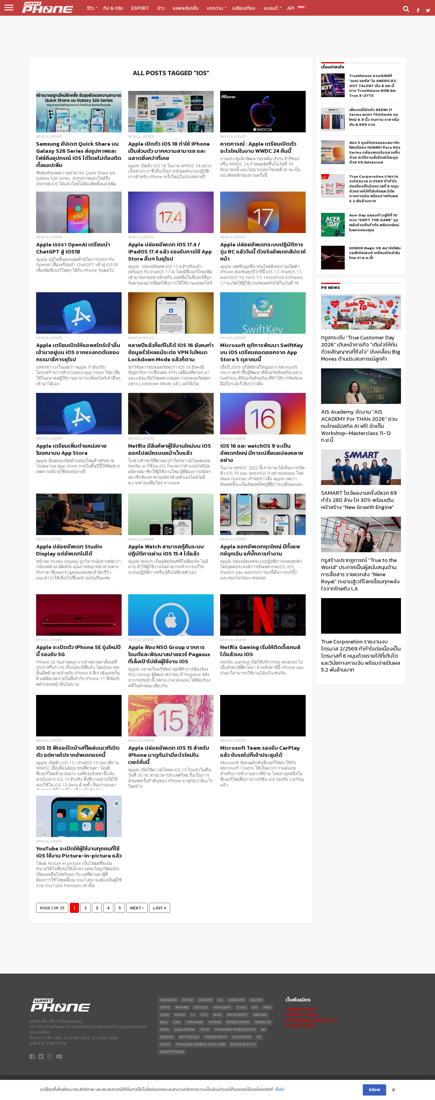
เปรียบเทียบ (243, 8)
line (176, 1022)
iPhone (181, 1007)
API (295, 8)
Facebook (241, 1037)
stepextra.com (302, 1014)
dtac (241, 1007)
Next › (137, 908)
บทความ (215, 8)
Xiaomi (256, 1000)
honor (215, 1022)
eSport (140, 8)
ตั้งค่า (279, 1090)
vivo (267, 1007)
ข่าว (161, 8)
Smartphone (172, 1052)
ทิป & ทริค (113, 8)
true (204, 1030)
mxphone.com (301, 1009)
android (237, 1000)
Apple (187, 1000)
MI (263, 1030)
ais (220, 1000)
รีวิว (90, 8)
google (201, 1007)
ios (255, 1007)
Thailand (194, 1022)
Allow (374, 1090)
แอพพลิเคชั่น (186, 8)
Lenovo (166, 1037)
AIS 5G (165, 1044)
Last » (159, 908)
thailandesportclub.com (311, 1020)
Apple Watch (243, 1044)
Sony (164, 1015)
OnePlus (263, 1022)
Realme (260, 1015)
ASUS (164, 1030)
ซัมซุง (163, 1022)
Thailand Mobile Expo (235, 1030)
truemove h (215, 1037)
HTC (204, 1015)
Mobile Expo (238, 1022)
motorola (189, 1037)
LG (193, 1015)
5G (259, 1037)
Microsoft (237, 1015)
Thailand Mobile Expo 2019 (200, 1044)
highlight (222, 1007)
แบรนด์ (271, 8)
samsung (168, 1000)
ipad (217, 1015)
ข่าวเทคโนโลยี (299, 1025)
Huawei (205, 1000)
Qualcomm (184, 1030)
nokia (180, 1015)
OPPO (165, 1007)
